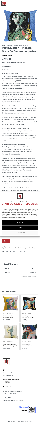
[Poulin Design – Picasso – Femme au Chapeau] (10, 303)
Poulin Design (7, 55)
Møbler (9, 45)
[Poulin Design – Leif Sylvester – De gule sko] (29, 303)
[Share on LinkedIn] (14, 251)
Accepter (20, 222)
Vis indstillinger (20, 233)
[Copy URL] (24, 251)
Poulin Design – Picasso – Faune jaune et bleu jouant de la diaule (10, 345)
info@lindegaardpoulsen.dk (11, 379)
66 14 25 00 (6, 382)
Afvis (20, 227)
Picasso (6, 248)
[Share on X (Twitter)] (7, 251)
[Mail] (21, 251)
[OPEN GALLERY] (20, 26)
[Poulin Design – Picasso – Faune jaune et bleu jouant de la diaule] (10, 331)
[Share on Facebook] (10, 251)
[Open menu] (35, 3)
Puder (26, 45)
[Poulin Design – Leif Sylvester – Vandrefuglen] (29, 331)
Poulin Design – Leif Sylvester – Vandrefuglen (28, 344)
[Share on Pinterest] (17, 251)
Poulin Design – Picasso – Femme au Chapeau (9, 316)
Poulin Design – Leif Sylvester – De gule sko (28, 316)
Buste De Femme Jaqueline (21, 248)
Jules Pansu (12, 248)
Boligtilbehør (18, 45)
